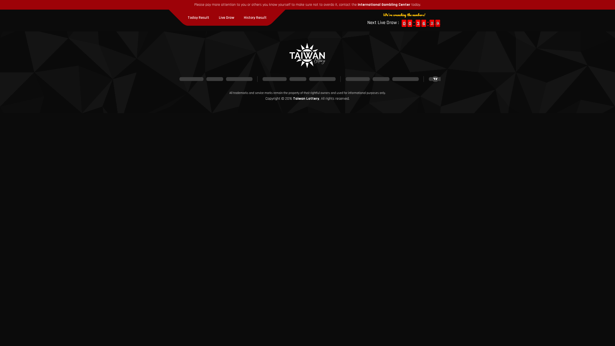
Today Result (198, 17)
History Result (255, 17)
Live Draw (226, 17)
